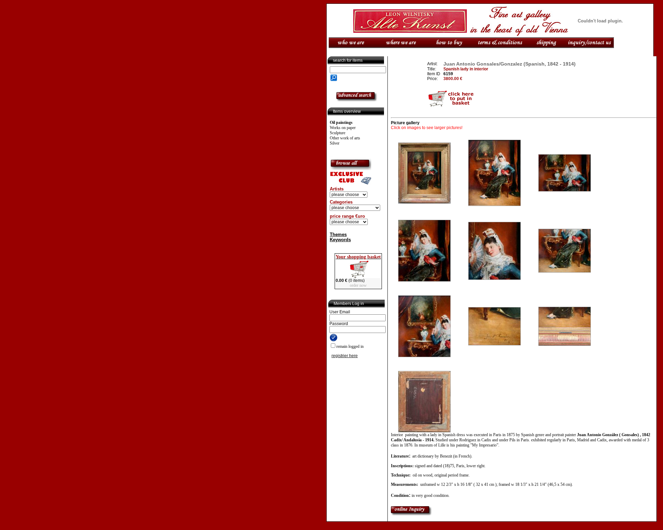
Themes (338, 234)
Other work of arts (345, 138)
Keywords (340, 239)
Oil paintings (341, 122)
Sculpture (337, 132)
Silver (334, 143)
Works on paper (343, 127)
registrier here (345, 355)
